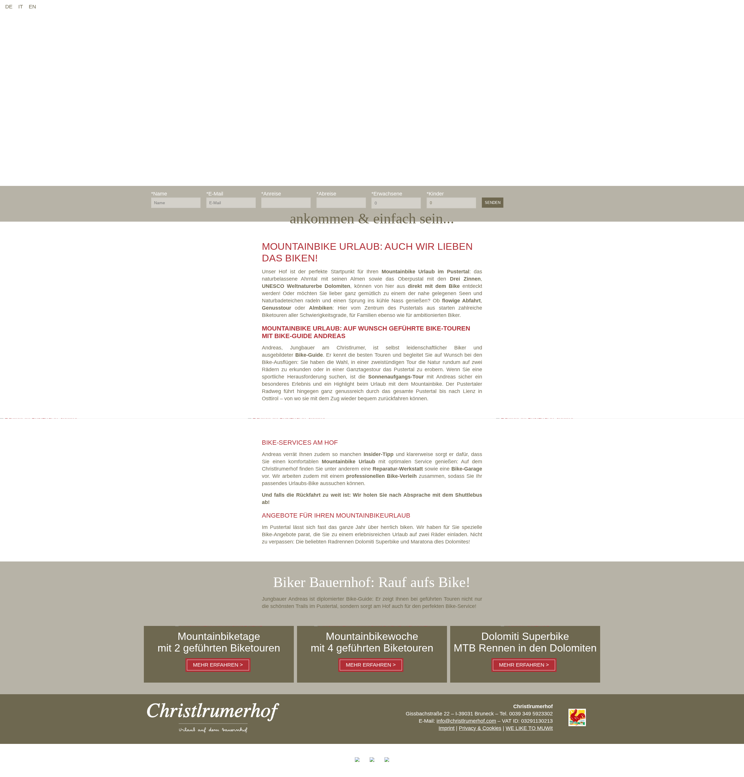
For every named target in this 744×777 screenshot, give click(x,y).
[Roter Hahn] (577, 724)
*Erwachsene (386, 194)
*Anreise (271, 194)
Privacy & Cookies (480, 728)
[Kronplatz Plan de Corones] (387, 764)
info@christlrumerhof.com (466, 721)
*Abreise (326, 194)
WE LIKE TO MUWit (529, 728)
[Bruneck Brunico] (357, 764)
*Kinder (435, 194)
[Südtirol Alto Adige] (372, 764)
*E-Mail (214, 194)
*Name (159, 194)
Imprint (447, 728)
